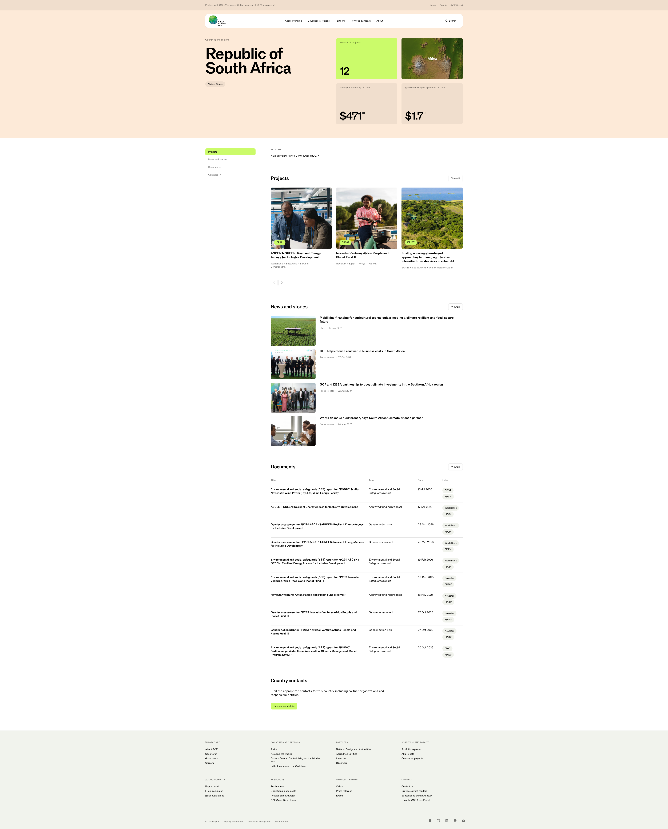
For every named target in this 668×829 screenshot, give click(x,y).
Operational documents (283, 791)
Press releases (344, 791)
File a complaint (214, 791)
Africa (274, 749)
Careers (209, 763)
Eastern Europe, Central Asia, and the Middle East (295, 760)
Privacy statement (233, 821)
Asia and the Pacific (281, 754)
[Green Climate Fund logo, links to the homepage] (219, 20)
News (433, 5)
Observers (341, 763)
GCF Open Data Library (283, 800)
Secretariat (211, 754)
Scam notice (281, 821)
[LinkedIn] (446, 820)
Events (443, 5)
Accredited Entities (346, 754)
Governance (211, 758)
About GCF (211, 749)
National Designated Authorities (353, 749)
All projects (407, 754)
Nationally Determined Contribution (294, 155)
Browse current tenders (414, 791)
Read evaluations (214, 795)
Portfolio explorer (411, 749)
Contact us (407, 786)
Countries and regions (217, 39)
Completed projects (412, 758)
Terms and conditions (258, 821)
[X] (455, 820)
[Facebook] (430, 820)
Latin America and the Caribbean (288, 766)
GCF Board (457, 5)
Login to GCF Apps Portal (415, 800)
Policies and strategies (283, 795)
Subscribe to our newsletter (416, 795)
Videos (340, 786)
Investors (341, 758)
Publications (277, 786)
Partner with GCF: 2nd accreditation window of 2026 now (239, 5)
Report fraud (212, 786)
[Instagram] (438, 820)
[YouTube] (463, 820)
